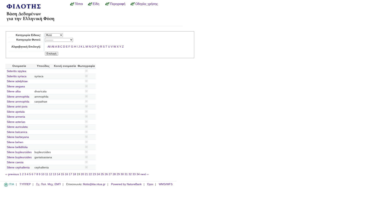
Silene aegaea (16, 86)
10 (42, 174)
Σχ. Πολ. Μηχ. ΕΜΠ (48, 184)
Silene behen (15, 142)
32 (130, 174)
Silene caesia (15, 162)
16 (66, 174)
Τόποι (79, 4)
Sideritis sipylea (16, 71)
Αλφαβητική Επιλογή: (26, 46)
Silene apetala (16, 111)
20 (82, 174)
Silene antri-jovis (17, 106)
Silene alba (14, 91)
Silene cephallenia (18, 167)
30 (122, 174)
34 (138, 174)
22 (90, 174)
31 (126, 174)
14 (58, 174)
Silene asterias (16, 121)
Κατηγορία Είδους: (28, 35)
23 (94, 174)
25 (102, 174)
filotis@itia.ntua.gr (94, 184)
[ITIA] (6, 186)
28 (114, 174)
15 (62, 174)
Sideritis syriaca (16, 76)
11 (46, 174)
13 (54, 174)
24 (98, 174)
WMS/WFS (165, 184)
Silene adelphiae (17, 81)
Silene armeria (16, 116)
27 (110, 174)
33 (134, 174)
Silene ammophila (18, 96)
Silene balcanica (17, 132)
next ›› (144, 174)
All (49, 46)
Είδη (96, 4)
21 (86, 174)
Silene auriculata (17, 126)
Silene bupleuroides (19, 152)
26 (106, 174)
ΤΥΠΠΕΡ (25, 184)
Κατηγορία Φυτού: (28, 39)
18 (74, 174)
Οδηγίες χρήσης (146, 4)
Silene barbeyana (18, 137)
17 (70, 174)
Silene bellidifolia (17, 147)
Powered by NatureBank (126, 184)
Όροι (150, 184)
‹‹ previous (12, 174)
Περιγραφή (117, 4)
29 (118, 174)
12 (50, 174)
